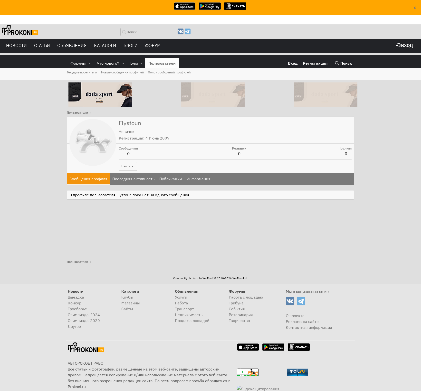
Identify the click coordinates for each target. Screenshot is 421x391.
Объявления (72, 45)
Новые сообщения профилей (122, 72)
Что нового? (108, 63)
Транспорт (184, 308)
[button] (89, 63)
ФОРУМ (153, 45)
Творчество (239, 320)
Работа (181, 303)
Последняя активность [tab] (133, 178)
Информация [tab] (198, 178)
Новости (16, 45)
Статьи (42, 45)
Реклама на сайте (302, 321)
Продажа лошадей (192, 320)
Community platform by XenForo (210, 278)
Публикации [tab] (170, 178)
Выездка (76, 297)
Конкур (74, 303)
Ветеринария (241, 314)
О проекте (295, 315)
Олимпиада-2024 (84, 314)
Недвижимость (188, 314)
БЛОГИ (131, 45)
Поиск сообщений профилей (169, 72)
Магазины (130, 303)
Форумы (78, 63)
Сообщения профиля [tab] (88, 178)
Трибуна (236, 303)
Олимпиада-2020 (84, 320)
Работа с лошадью (246, 297)
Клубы (127, 297)
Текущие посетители (82, 72)
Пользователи (162, 63)
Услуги (181, 297)
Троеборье (77, 308)
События (237, 308)
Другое (74, 326)
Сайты (127, 308)
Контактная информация (309, 327)
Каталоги (105, 45)
